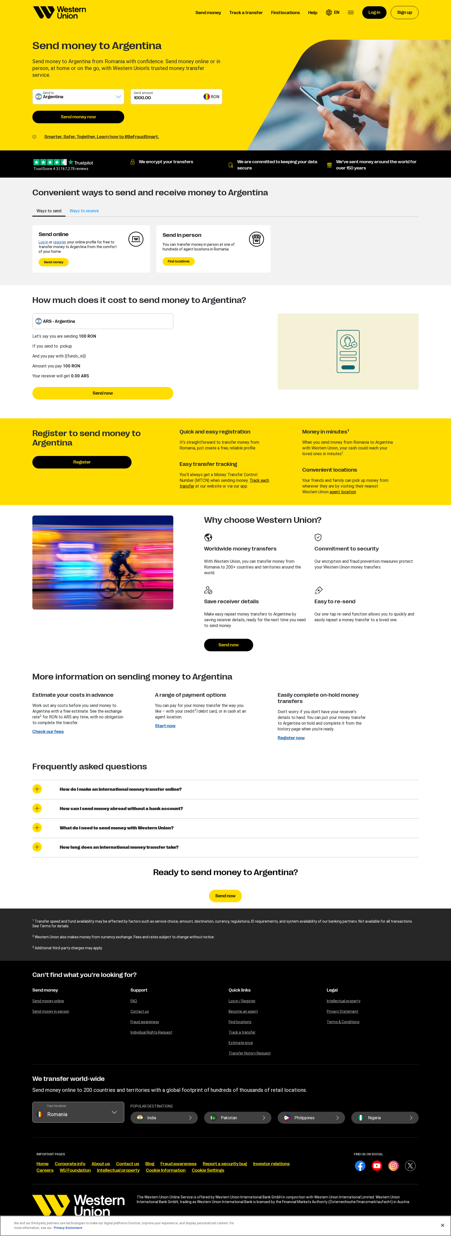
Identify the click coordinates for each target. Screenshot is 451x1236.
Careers (45, 1170)
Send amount (143, 93)
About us (101, 1164)
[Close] (442, 1225)
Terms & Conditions (343, 1022)
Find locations (178, 261)
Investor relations (271, 1164)
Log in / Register (242, 1001)
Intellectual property (343, 1001)
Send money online (48, 1001)
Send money (53, 262)
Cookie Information (166, 1170)
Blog (149, 1164)
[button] (332, 12)
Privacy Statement (342, 1011)
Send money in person (50, 1011)
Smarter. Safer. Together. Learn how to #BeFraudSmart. (101, 136)
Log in (43, 242)
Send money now (78, 117)
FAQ (133, 1001)
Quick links (240, 990)
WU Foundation (75, 1170)
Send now (103, 393)
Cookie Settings (208, 1170)
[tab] (49, 211)
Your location (56, 1106)
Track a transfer (242, 1032)
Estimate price (241, 1042)
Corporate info (70, 1164)
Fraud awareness (144, 1022)
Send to (48, 93)
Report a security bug (225, 1164)
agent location (343, 491)
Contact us (139, 1011)
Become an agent (243, 1011)
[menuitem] (59, 12)
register (59, 242)
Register (82, 462)
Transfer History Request (250, 1053)
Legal (332, 990)
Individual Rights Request (151, 1032)
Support (138, 990)
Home (43, 1164)
